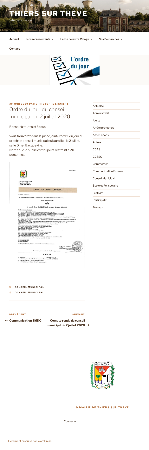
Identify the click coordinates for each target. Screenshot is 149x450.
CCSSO (97, 156)
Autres (97, 142)
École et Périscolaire (105, 185)
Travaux (98, 207)
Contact (14, 48)
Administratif (101, 113)
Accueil (14, 39)
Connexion (70, 421)
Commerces (100, 163)
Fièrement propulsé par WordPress (29, 441)
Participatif (100, 200)
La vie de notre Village (74, 39)
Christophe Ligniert (52, 103)
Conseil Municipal (29, 287)
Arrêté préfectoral (104, 127)
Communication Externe (108, 171)
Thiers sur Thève (48, 13)
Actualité (98, 106)
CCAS (96, 149)
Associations (101, 135)
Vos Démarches (109, 39)
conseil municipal (29, 292)
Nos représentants (38, 39)
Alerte (96, 120)
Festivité (98, 192)
